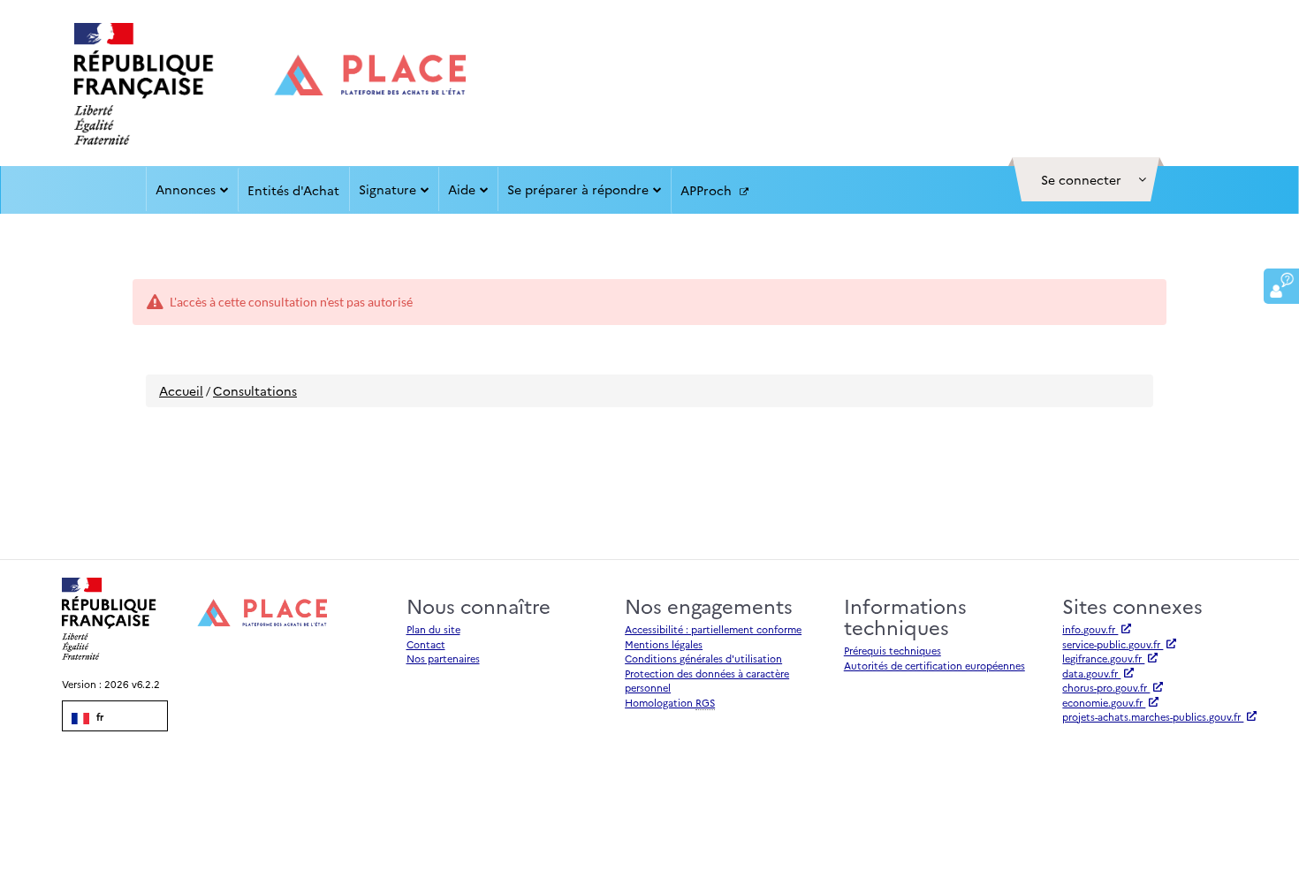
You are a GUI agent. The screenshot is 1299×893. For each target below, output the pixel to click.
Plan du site (433, 629)
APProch (707, 190)
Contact (425, 644)
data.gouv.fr (1091, 673)
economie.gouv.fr (1103, 702)
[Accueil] (270, 84)
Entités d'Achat (293, 190)
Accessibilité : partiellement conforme (713, 629)
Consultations (255, 390)
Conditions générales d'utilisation (703, 658)
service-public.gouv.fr (1112, 644)
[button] (1086, 179)
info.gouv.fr (1090, 629)
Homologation (670, 702)
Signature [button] (387, 189)
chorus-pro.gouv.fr (1106, 687)
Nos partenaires (443, 658)
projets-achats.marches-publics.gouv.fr (1152, 716)
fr (98, 716)
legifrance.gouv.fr (1103, 658)
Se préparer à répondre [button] (578, 189)
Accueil (181, 390)
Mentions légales (664, 644)
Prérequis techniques (892, 650)
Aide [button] (461, 189)
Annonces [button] (186, 189)
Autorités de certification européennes (934, 665)
